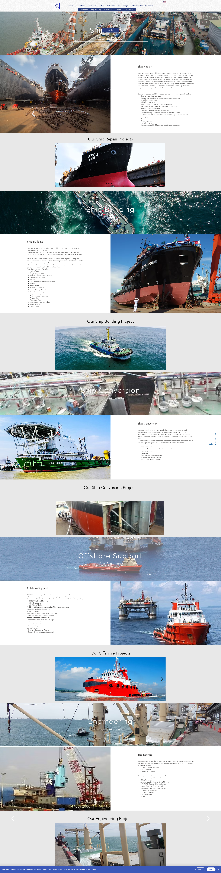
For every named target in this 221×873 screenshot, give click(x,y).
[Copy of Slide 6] (111, 697)
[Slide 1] (106, 183)
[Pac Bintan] (108, 531)
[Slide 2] (108, 183)
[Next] (162, 165)
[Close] (218, 869)
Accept (211, 869)
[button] (110, 30)
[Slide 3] (111, 183)
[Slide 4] (110, 863)
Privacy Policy (91, 869)
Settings (200, 869)
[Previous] (58, 165)
